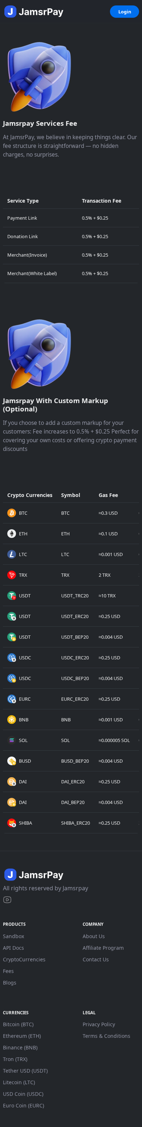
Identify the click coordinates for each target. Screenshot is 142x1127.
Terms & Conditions (106, 1035)
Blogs (9, 982)
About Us (94, 936)
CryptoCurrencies (24, 959)
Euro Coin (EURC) (23, 1105)
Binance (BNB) (20, 1047)
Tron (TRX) (15, 1059)
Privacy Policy (99, 1024)
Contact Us (96, 959)
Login (124, 11)
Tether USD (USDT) (25, 1070)
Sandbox (13, 936)
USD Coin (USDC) (23, 1093)
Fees (8, 971)
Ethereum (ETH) (22, 1035)
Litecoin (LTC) (19, 1082)
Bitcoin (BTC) (18, 1024)
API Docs (13, 947)
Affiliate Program (103, 947)
